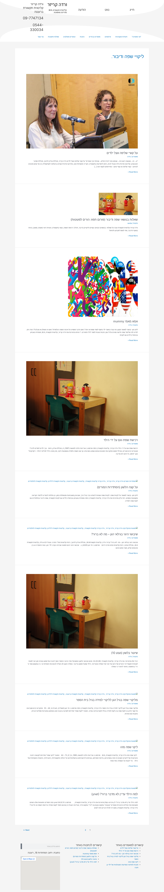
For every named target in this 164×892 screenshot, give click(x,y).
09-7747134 (33, 18)
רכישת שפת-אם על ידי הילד (121, 440)
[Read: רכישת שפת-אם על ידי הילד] (82, 398)
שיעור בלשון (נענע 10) (124, 653)
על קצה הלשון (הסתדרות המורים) (117, 487)
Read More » (133, 172)
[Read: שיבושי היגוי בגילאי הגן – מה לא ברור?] (82, 528)
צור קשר (41, 37)
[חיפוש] (21, 846)
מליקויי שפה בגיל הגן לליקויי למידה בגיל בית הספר (107, 700)
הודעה (82, 9)
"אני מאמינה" (136, 37)
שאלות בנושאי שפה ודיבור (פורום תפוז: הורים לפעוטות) (104, 219)
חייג (132, 9)
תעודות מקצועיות (121, 37)
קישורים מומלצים (69, 37)
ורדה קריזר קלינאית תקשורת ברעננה (33, 7)
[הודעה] (82, 5)
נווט (107, 9)
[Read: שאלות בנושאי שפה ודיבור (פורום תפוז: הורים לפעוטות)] (118, 204)
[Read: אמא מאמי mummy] (103, 286)
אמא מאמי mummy (125, 321)
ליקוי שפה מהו (129, 747)
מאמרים (135, 157)
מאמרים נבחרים (94, 37)
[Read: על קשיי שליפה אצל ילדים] (82, 111)
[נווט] (107, 5)
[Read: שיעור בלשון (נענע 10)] (82, 611)
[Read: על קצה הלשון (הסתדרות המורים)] (83, 481)
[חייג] (132, 5)
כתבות (82, 37)
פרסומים (108, 37)
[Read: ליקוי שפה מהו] (82, 741)
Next (26, 830)
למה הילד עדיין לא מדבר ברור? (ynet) (114, 794)
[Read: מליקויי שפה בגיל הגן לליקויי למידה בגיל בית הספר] (82, 694)
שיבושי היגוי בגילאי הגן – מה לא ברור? (114, 534)
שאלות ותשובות (53, 37)
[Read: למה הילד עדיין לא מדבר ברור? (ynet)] (82, 788)
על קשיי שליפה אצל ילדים (122, 153)
